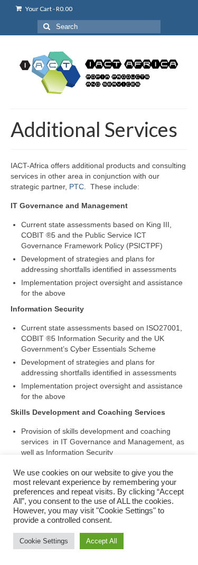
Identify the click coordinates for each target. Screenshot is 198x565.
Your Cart (48, 9)
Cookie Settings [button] (44, 541)
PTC (76, 186)
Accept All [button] (101, 541)
